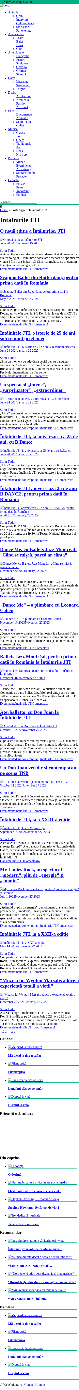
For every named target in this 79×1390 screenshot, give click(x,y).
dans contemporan (26, 428)
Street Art (22, 74)
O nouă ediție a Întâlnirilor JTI (32, 231)
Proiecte (21, 176)
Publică (21, 194)
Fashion (21, 103)
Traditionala (23, 143)
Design (12, 92)
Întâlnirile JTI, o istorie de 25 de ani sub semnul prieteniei (37, 335)
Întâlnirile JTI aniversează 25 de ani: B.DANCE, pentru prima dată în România (38, 494)
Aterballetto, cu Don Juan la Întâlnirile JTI (29, 714)
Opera (20, 140)
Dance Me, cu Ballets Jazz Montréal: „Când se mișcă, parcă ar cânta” (38, 552)
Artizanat (22, 107)
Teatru (20, 38)
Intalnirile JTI (23, 269)
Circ (19, 48)
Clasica (21, 132)
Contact (29, 1384)
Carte (11, 78)
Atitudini (13, 12)
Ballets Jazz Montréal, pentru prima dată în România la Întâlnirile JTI (38, 659)
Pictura (20, 59)
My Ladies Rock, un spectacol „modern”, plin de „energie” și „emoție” (32, 875)
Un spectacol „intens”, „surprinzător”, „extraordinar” (33, 387)
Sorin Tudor (7, 250)
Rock (19, 151)
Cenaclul (13, 180)
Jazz (19, 136)
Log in (40, 1384)
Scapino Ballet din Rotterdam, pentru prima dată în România (39, 280)
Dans (19, 45)
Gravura (21, 67)
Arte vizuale (16, 52)
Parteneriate (23, 30)
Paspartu (13, 158)
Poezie (20, 183)
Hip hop (21, 154)
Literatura (22, 81)
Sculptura (22, 63)
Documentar (24, 114)
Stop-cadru (23, 27)
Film (11, 110)
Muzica (13, 129)
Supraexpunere (25, 172)
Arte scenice (16, 34)
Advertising (23, 169)
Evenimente (23, 165)
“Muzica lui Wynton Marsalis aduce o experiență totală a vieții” (39, 983)
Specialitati (23, 85)
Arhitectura (23, 96)
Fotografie (22, 56)
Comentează (40, 269)
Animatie (22, 118)
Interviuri (22, 19)
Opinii (20, 16)
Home (4, 210)
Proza (19, 187)
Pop (18, 147)
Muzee (20, 162)
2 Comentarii (40, 648)
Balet (19, 41)
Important (22, 191)
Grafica (21, 70)
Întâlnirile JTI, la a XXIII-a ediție (35, 819)
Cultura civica (25, 23)
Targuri (21, 89)
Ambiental (23, 100)
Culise (20, 125)
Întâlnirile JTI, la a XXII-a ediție (34, 934)
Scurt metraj (24, 121)
